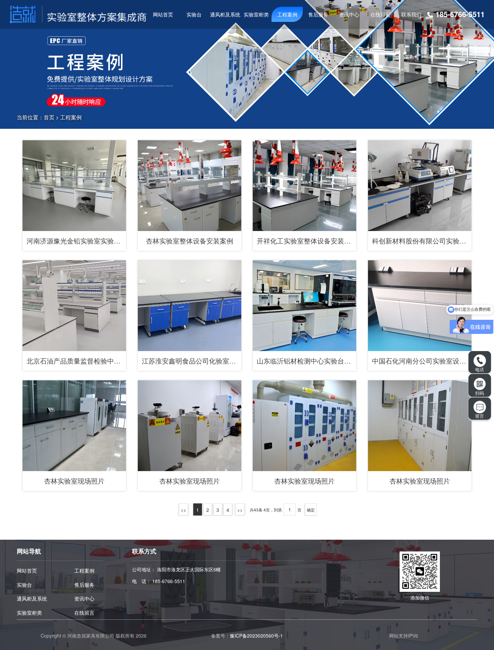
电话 (479, 369)
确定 (311, 509)
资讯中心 (349, 14)
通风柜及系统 (225, 14)
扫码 (479, 393)
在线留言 (380, 14)
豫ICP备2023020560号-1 (256, 635)
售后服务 (318, 14)
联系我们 (411, 14)
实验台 (194, 14)
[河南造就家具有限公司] (78, 14)
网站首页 (163, 14)
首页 (49, 117)
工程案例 (287, 14)
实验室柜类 (256, 14)
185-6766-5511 (455, 14)
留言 (479, 416)
